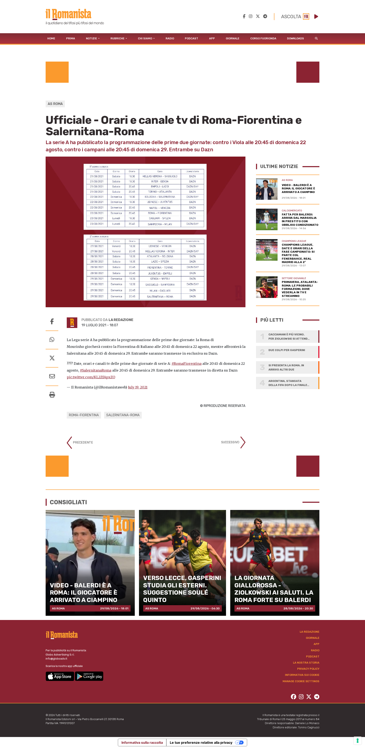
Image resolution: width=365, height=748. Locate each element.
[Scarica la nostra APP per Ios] (60, 676)
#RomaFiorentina (187, 363)
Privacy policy (308, 668)
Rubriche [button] (117, 38)
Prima (70, 38)
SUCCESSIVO (230, 442)
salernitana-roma (123, 415)
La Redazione (309, 631)
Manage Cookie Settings (301, 681)
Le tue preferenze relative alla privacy (201, 742)
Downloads (295, 38)
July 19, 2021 (137, 387)
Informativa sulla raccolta (142, 742)
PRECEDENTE (82, 442)
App (212, 38)
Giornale (232, 38)
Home (51, 38)
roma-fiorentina (84, 415)
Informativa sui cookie (302, 674)
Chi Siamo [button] (145, 38)
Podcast (191, 38)
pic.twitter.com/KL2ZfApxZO (91, 377)
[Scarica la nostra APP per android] (89, 676)
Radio (170, 38)
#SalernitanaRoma (95, 370)
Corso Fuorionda (263, 38)
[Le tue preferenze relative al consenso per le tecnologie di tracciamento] (358, 741)
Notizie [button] (92, 38)
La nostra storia (306, 662)
